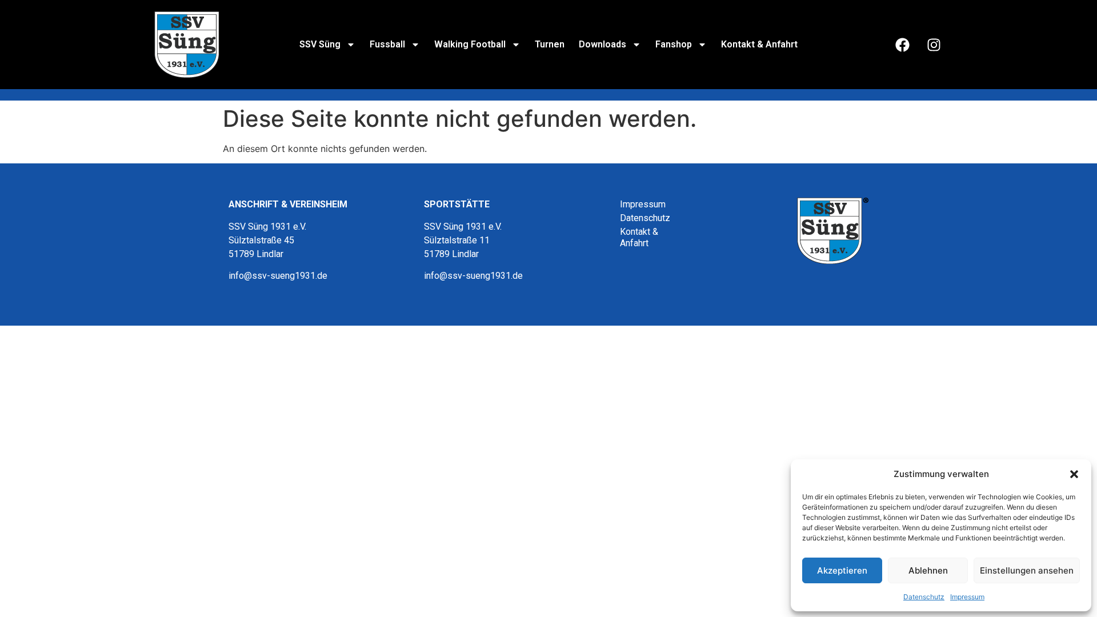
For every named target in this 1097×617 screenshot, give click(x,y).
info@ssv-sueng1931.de (278, 275)
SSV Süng (320, 44)
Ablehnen (928, 570)
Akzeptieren (842, 570)
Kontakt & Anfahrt (759, 44)
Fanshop (673, 44)
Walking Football (470, 44)
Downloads (602, 44)
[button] (1074, 474)
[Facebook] (902, 44)
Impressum (967, 596)
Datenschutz (923, 596)
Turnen (549, 44)
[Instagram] (933, 44)
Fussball (387, 44)
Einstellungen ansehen (1027, 570)
